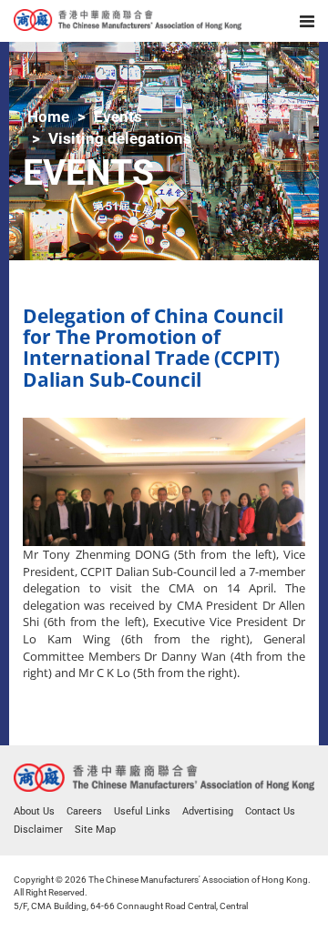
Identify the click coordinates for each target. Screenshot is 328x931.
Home (48, 116)
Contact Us (270, 811)
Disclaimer (38, 829)
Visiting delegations (119, 138)
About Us (34, 811)
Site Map (95, 829)
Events (118, 116)
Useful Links (142, 811)
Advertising (207, 811)
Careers (84, 811)
